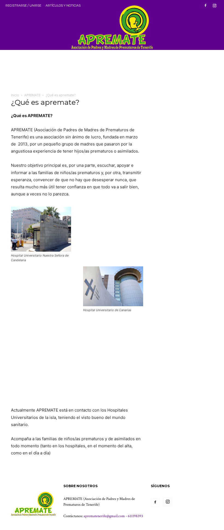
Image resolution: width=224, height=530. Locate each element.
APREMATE (32, 95)
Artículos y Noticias (63, 5)
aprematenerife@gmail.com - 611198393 (113, 516)
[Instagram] (214, 5)
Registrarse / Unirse (23, 5)
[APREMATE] (112, 25)
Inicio (15, 95)
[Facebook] (205, 5)
